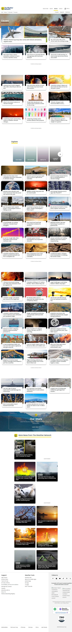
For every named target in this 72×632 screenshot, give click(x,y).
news (5, 12)
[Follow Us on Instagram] (56, 578)
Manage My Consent (6, 586)
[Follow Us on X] (70, 578)
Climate (10, 12)
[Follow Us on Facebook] (53, 578)
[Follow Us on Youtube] (60, 578)
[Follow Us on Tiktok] (63, 578)
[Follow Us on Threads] (66, 578)
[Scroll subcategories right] (60, 154)
